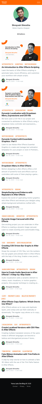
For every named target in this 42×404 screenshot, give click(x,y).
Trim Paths (6, 351)
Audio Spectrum (8, 269)
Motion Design (30, 64)
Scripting (19, 64)
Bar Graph (11, 243)
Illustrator (27, 351)
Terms (28, 386)
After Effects (7, 64)
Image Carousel (8, 216)
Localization (20, 110)
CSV (3, 243)
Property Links (14, 296)
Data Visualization (24, 243)
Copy (4, 296)
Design (30, 110)
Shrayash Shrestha (12, 79)
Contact (15, 386)
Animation (21, 216)
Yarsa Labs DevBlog (18, 384)
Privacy (22, 386)
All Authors (21, 34)
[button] (38, 2)
